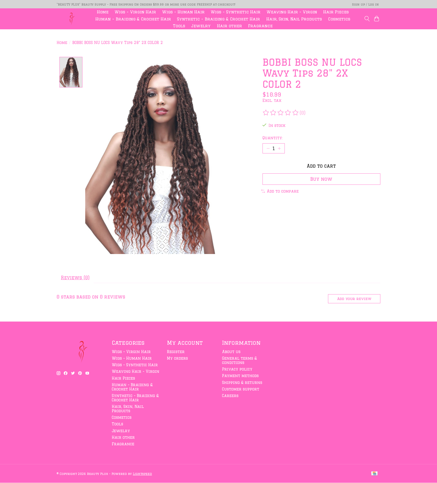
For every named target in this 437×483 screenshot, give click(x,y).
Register (176, 352)
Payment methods (240, 376)
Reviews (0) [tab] (75, 277)
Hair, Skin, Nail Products (294, 19)
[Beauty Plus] (71, 19)
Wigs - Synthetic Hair (235, 12)
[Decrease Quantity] (268, 148)
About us (231, 352)
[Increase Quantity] (279, 148)
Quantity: (273, 138)
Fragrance (260, 26)
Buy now (321, 178)
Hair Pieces (336, 12)
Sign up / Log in (365, 4)
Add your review (354, 299)
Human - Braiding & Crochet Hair (133, 19)
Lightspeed (142, 473)
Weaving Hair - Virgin (292, 12)
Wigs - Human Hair (183, 12)
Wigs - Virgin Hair (135, 12)
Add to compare (283, 191)
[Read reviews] (281, 112)
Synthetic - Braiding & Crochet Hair (218, 19)
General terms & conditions (239, 360)
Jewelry (201, 26)
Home (102, 12)
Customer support (240, 389)
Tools (179, 26)
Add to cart (321, 165)
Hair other (229, 26)
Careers (230, 396)
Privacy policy (237, 369)
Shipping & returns (242, 382)
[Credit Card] (374, 473)
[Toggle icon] (366, 18)
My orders (177, 358)
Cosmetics (339, 19)
